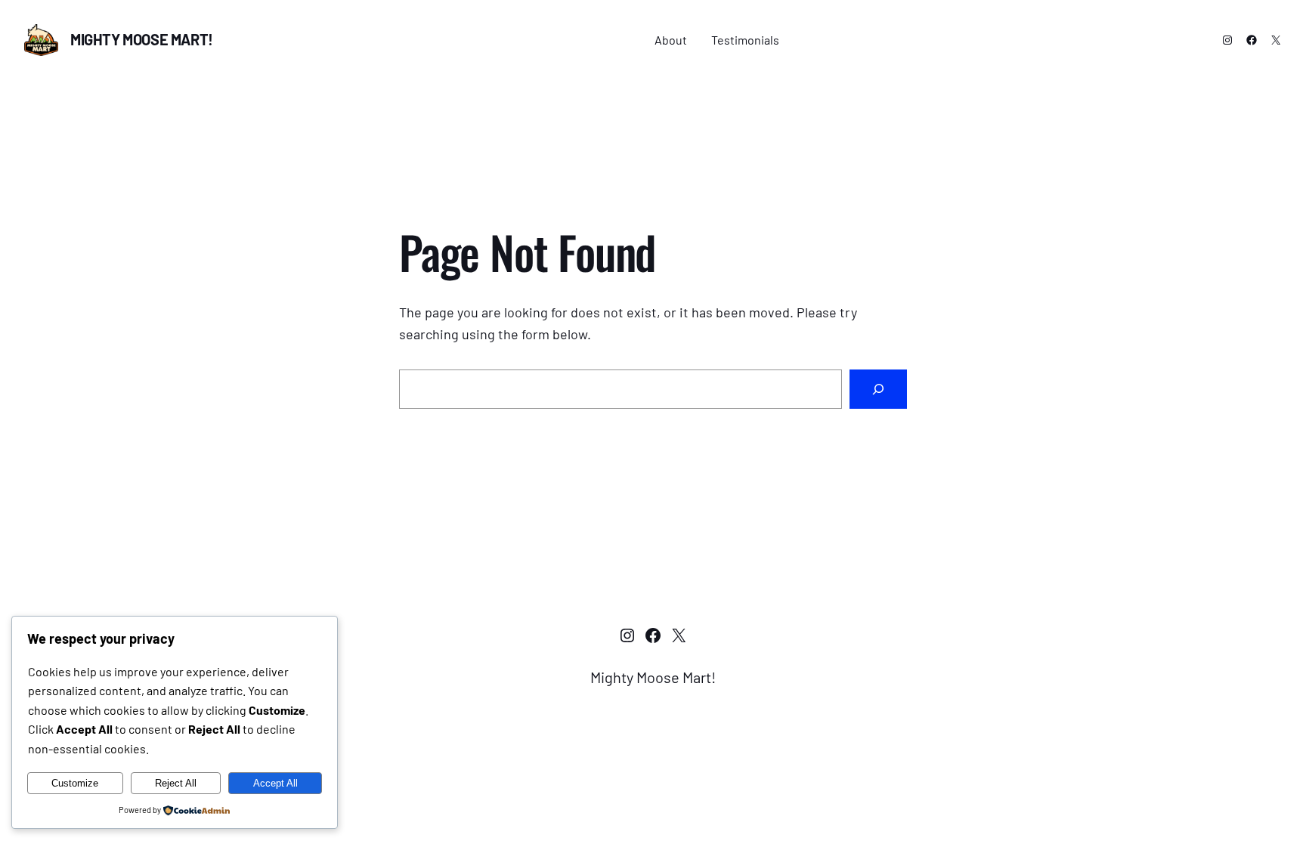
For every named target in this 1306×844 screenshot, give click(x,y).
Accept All (275, 783)
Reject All (176, 783)
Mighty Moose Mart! (141, 39)
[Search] (878, 389)
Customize (74, 783)
